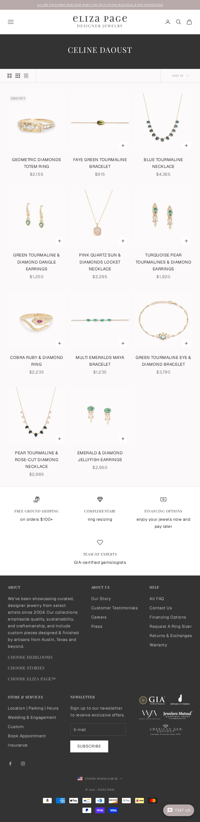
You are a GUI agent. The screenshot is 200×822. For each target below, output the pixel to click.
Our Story (101, 598)
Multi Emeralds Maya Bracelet (100, 361)
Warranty (158, 645)
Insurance (18, 745)
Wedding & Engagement (32, 717)
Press (97, 626)
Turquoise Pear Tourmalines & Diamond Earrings (163, 261)
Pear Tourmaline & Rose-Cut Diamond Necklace (36, 459)
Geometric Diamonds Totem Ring (36, 163)
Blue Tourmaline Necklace (163, 163)
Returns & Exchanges (171, 635)
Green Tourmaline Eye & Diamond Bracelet (163, 361)
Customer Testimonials (114, 608)
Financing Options (168, 617)
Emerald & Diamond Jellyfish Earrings (100, 456)
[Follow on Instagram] (22, 763)
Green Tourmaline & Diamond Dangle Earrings (36, 261)
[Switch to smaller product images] (18, 75)
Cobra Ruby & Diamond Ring (36, 361)
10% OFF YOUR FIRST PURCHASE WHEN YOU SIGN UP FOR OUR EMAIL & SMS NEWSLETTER (100, 5)
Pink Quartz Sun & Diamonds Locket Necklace (100, 261)
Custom (16, 726)
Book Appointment (27, 736)
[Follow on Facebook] (10, 763)
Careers (99, 617)
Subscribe (89, 746)
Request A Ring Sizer (171, 626)
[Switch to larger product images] (9, 75)
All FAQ (157, 598)
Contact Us (161, 608)
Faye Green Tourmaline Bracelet (100, 163)
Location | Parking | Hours (33, 708)
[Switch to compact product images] (26, 75)
